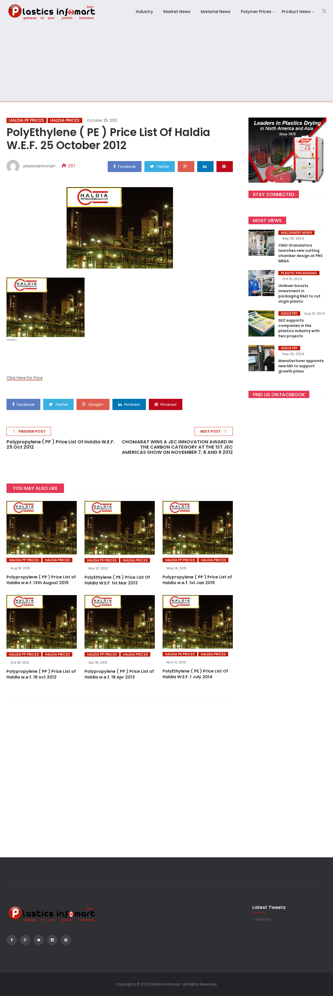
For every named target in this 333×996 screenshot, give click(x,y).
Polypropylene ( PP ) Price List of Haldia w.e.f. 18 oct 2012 (41, 674)
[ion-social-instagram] (52, 940)
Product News (296, 12)
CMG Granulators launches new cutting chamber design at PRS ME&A (300, 253)
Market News (176, 12)
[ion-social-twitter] (39, 940)
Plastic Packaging (299, 273)
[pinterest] (224, 166)
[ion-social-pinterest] (66, 940)
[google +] (186, 166)
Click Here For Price (25, 377)
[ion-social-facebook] (12, 940)
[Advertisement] (166, 62)
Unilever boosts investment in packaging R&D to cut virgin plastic (299, 293)
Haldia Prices (65, 120)
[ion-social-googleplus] (25, 940)
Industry (144, 12)
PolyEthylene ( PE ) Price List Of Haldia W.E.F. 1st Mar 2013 (117, 580)
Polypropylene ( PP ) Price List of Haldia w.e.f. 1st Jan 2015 (197, 580)
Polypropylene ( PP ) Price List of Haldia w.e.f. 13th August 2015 (41, 580)
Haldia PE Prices (26, 120)
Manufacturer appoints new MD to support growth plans (301, 366)
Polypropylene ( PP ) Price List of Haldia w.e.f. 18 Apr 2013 (119, 674)
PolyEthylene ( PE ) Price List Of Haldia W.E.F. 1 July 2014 (195, 674)
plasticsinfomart (39, 166)
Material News (215, 12)
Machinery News (296, 232)
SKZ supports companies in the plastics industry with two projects (299, 328)
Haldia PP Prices (24, 560)
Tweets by (261, 919)
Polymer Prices (256, 12)
